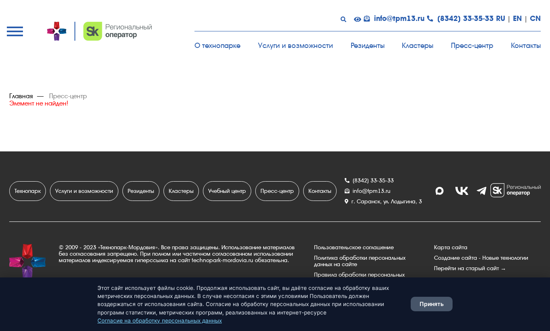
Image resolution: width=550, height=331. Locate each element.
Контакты (526, 45)
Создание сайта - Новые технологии (481, 257)
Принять (432, 303)
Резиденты (368, 45)
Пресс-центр (472, 45)
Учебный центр (227, 191)
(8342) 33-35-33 (465, 18)
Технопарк (27, 191)
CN (535, 18)
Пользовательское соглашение (354, 247)
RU (500, 18)
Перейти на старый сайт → (470, 268)
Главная (21, 96)
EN (517, 18)
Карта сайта (450, 247)
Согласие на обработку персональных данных (159, 320)
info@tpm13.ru (399, 18)
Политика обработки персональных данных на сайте (359, 260)
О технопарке (217, 45)
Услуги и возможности (295, 45)
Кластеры (417, 45)
